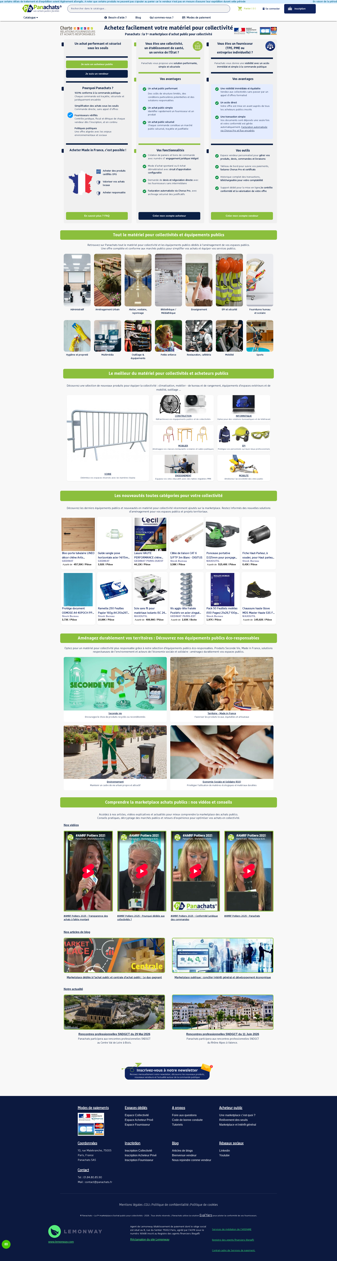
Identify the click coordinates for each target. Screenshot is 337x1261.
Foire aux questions (184, 1115)
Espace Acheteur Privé (139, 1119)
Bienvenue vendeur (184, 1155)
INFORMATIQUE (244, 416)
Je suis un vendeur (96, 73)
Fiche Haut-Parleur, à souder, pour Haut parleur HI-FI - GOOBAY (258, 557)
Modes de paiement (199, 17)
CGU (147, 1204)
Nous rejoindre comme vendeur (191, 1160)
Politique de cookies (204, 1204)
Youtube (224, 1155)
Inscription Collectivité (138, 1150)
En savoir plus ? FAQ (97, 215)
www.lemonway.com (61, 1241)
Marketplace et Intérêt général (237, 1124)
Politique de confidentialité (170, 1204)
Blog (138, 17)
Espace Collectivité (137, 1115)
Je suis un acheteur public (97, 64)
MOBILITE (244, 476)
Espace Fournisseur (137, 1124)
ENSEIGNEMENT (183, 476)
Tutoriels (177, 1124)
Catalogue (30, 17)
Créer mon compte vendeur (242, 215)
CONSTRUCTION (183, 416)
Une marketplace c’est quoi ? (237, 1115)
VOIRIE (107, 474)
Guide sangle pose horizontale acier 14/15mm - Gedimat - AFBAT (114, 557)
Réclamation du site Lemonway (149, 1239)
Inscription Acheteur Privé (141, 1155)
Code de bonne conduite (187, 1119)
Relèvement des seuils (233, 1119)
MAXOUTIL (213, 560)
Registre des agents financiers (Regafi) (233, 1240)
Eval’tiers (206, 1215)
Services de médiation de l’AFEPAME (231, 1229)
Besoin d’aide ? (117, 17)
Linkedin (224, 1150)
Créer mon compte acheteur (169, 215)
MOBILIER (183, 446)
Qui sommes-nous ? (161, 17)
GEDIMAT (68, 560)
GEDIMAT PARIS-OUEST (148, 560)
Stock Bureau (178, 560)
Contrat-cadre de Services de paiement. (233, 1250)
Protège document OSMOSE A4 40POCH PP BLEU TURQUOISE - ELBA (77, 613)
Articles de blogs (182, 1150)
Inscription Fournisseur (139, 1160)
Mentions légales (131, 1204)
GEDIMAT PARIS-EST (183, 616)
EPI (243, 446)
